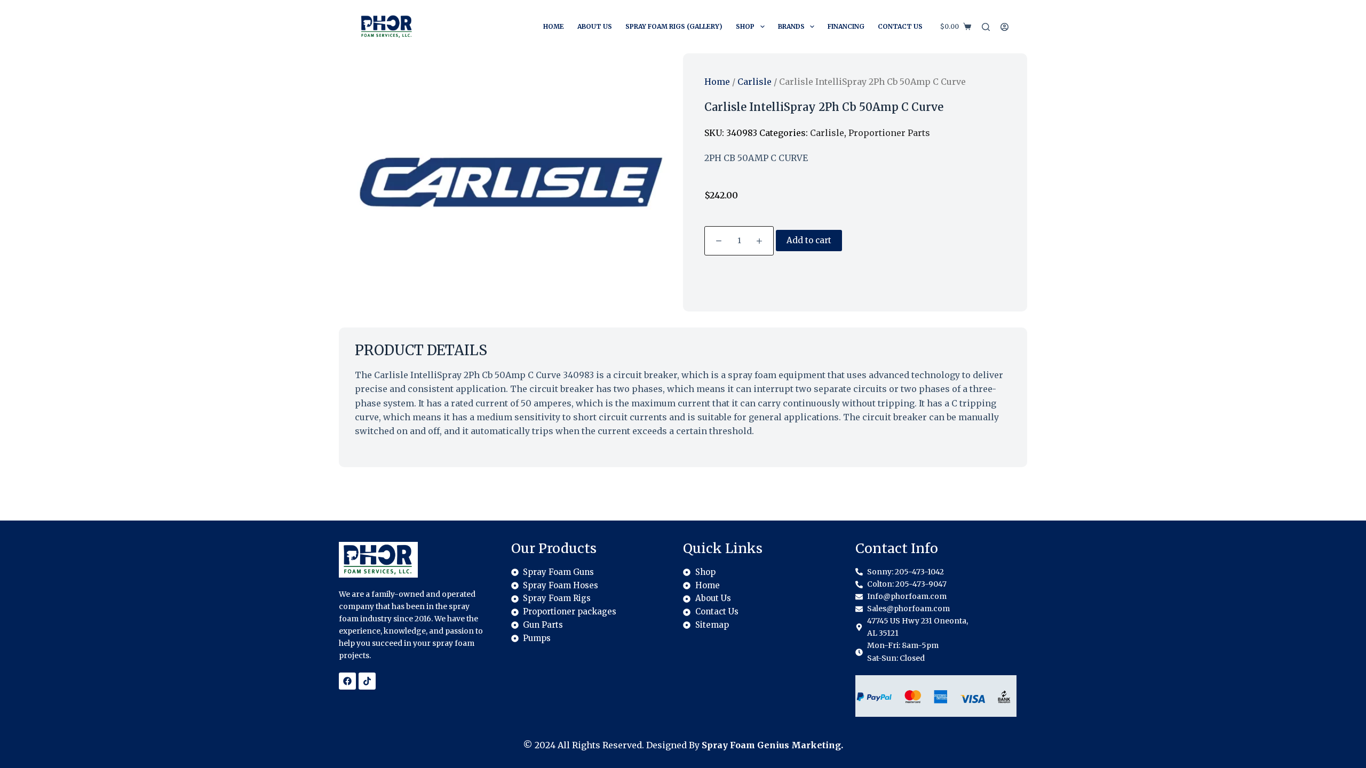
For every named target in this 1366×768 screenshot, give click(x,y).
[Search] (986, 27)
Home (553, 26)
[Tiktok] (367, 681)
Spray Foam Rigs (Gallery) (673, 26)
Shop (745, 26)
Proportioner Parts (889, 132)
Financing (846, 26)
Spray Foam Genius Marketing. (772, 745)
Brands (791, 26)
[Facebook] (347, 681)
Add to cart (809, 240)
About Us (594, 26)
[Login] (1004, 27)
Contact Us (900, 26)
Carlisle (754, 81)
